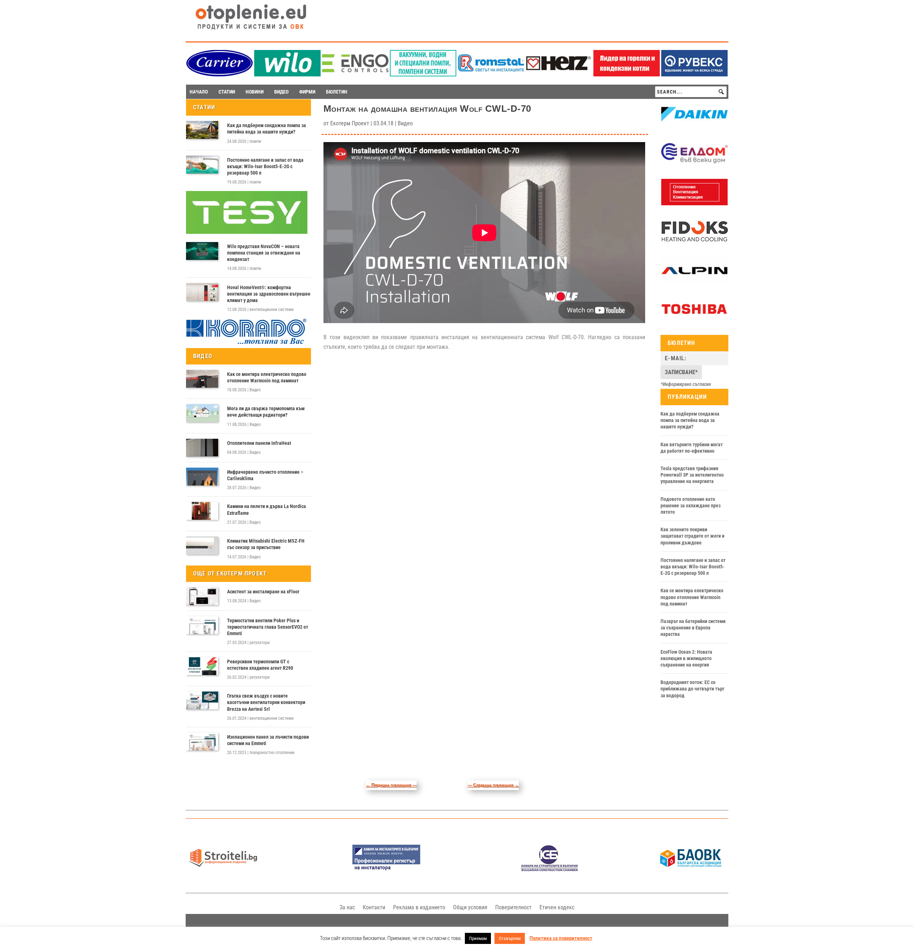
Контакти (374, 907)
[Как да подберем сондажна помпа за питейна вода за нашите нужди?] (202, 130)
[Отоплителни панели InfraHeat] (202, 448)
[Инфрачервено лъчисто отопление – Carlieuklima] (202, 477)
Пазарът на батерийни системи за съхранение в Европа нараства (693, 627)
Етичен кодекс (556, 907)
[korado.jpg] (246, 343)
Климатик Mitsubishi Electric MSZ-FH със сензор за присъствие (266, 544)
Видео (255, 389)
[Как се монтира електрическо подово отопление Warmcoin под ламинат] (202, 379)
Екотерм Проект (349, 123)
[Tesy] (246, 232)
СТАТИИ (227, 92)
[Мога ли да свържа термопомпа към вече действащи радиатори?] (202, 413)
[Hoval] (694, 203)
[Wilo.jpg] (287, 74)
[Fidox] (694, 243)
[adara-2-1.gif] (423, 74)
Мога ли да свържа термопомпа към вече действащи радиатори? (266, 412)
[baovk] (691, 869)
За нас (347, 907)
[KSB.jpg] (549, 869)
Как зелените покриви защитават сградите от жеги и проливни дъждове (692, 536)
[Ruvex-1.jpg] (694, 74)
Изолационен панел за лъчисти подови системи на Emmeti (268, 740)
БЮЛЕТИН (336, 92)
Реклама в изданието (419, 907)
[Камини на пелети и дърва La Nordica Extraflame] (202, 511)
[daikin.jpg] (694, 126)
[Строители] (223, 869)
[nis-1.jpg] (386, 869)
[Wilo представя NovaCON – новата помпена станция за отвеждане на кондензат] (202, 251)
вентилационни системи (271, 309)
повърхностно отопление (272, 752)
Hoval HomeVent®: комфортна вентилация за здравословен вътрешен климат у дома (268, 294)
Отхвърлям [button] (510, 938)
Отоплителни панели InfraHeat (259, 443)
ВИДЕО (281, 92)
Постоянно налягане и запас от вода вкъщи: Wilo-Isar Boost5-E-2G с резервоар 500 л (265, 166)
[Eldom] (694, 164)
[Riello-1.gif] (626, 74)
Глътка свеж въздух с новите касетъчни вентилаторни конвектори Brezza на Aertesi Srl (266, 702)
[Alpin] (694, 282)
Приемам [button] (478, 938)
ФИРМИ (307, 92)
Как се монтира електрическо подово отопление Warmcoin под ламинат (266, 377)
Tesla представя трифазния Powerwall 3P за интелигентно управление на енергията (692, 475)
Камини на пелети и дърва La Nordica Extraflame (266, 509)
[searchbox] (691, 91)
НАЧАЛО (199, 92)
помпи (255, 141)
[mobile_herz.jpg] (559, 74)
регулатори (260, 642)
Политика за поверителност (560, 938)
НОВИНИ (254, 92)
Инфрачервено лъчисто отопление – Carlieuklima (265, 475)
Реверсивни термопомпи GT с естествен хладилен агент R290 (260, 665)
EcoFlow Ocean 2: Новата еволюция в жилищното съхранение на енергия (686, 658)
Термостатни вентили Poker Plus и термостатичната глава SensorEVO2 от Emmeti (267, 627)
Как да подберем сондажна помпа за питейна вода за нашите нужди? (266, 128)
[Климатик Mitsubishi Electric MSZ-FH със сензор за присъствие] (202, 545)
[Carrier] (219, 74)
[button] (721, 91)
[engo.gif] (355, 74)
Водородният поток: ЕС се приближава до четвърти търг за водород (692, 688)
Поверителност (513, 907)
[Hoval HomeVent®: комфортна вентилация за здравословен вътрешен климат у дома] (202, 292)
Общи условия (470, 907)
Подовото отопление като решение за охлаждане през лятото (690, 505)
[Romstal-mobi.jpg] (491, 74)
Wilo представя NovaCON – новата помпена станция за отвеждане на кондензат (263, 252)
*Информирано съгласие (686, 384)
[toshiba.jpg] (694, 320)
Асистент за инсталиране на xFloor (263, 591)
